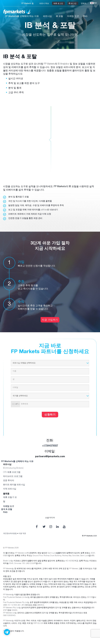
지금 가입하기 (50, 320)
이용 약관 (22, 533)
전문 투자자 (8, 481)
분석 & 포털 (6, 509)
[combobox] (15, 404)
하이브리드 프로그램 (12, 477)
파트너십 (47, 16)
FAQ (85, 16)
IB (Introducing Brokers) (13, 468)
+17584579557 (50, 446)
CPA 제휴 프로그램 (11, 472)
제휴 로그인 (58, 4)
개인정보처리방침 (10, 533)
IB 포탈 (59, 16)
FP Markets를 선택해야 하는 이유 (22, 16)
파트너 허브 (44, 4)
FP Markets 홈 (27, 4)
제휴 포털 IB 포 (10, 497)
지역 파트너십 (9, 489)
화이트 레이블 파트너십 (14, 485)
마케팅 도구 (73, 16)
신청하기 (50, 415)
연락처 (84, 4)
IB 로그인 (73, 4)
